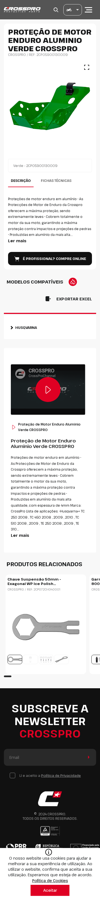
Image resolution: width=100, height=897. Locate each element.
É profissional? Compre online (54, 258)
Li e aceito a (50, 775)
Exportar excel (74, 298)
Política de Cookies (50, 880)
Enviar (87, 757)
